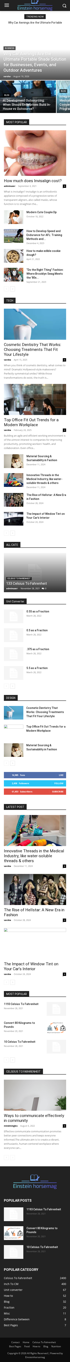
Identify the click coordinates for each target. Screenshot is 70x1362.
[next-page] (12, 288)
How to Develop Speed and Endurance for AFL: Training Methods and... (44, 234)
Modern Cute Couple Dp (41, 212)
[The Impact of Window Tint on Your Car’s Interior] (13, 519)
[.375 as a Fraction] (13, 654)
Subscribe (57, 791)
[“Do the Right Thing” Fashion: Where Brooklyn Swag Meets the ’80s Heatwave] (13, 275)
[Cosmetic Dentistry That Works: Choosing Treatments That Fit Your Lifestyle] (35, 324)
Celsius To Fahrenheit (19, 578)
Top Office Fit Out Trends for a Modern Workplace (31, 422)
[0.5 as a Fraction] (13, 635)
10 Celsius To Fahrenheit (19, 1041)
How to (36, 1346)
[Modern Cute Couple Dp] (13, 217)
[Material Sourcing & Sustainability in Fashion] (13, 461)
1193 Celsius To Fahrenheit (21, 1004)
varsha (7, 359)
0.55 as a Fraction (37, 611)
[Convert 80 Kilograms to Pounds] (56, 1028)
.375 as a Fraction (37, 649)
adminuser (9, 185)
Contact (15, 1342)
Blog (6, 95)
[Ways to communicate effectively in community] (35, 1095)
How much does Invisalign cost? (33, 180)
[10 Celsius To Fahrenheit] (56, 1047)
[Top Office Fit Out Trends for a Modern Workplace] (35, 399)
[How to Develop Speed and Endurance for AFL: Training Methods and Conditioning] (13, 236)
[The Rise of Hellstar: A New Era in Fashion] (13, 500)
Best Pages (15, 1346)
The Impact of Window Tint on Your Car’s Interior (31, 966)
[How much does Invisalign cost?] (35, 153)
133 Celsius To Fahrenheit (26, 583)
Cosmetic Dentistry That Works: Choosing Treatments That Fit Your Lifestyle (32, 349)
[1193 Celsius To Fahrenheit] (56, 1009)
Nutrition (56, 1346)
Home (26, 1342)
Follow (58, 783)
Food (27, 1346)
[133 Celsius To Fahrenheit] (35, 572)
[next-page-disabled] (12, 1157)
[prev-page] (6, 288)
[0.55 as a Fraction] (13, 616)
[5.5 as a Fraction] (13, 673)
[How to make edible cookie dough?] (13, 256)
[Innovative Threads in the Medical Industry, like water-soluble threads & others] (13, 480)
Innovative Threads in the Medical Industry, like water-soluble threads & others (44, 479)
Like (61, 775)
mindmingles (11, 1125)
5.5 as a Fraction (37, 668)
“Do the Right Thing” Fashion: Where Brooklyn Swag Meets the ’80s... (45, 273)
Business (9, 48)
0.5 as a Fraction (37, 630)
